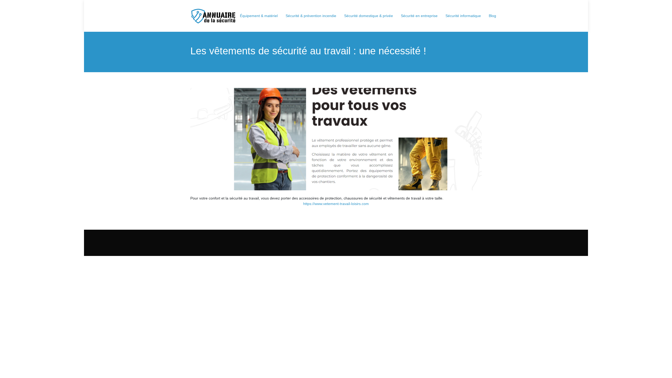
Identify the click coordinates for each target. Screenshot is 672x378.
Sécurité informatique (463, 16)
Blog (492, 16)
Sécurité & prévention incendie (311, 16)
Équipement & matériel (259, 16)
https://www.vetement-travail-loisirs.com (336, 204)
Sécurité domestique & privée (368, 16)
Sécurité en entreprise (419, 16)
